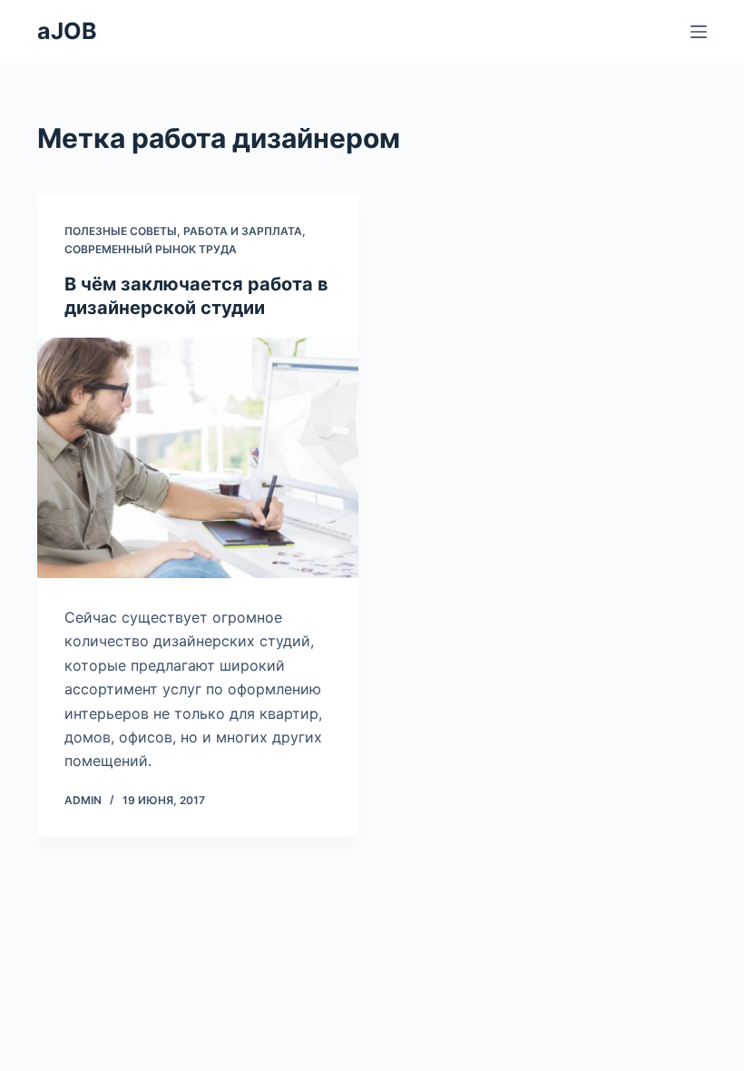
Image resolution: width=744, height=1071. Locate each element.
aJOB (67, 30)
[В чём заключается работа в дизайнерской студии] (197, 458)
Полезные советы (120, 231)
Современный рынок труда (150, 249)
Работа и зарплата (242, 231)
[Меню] (698, 32)
